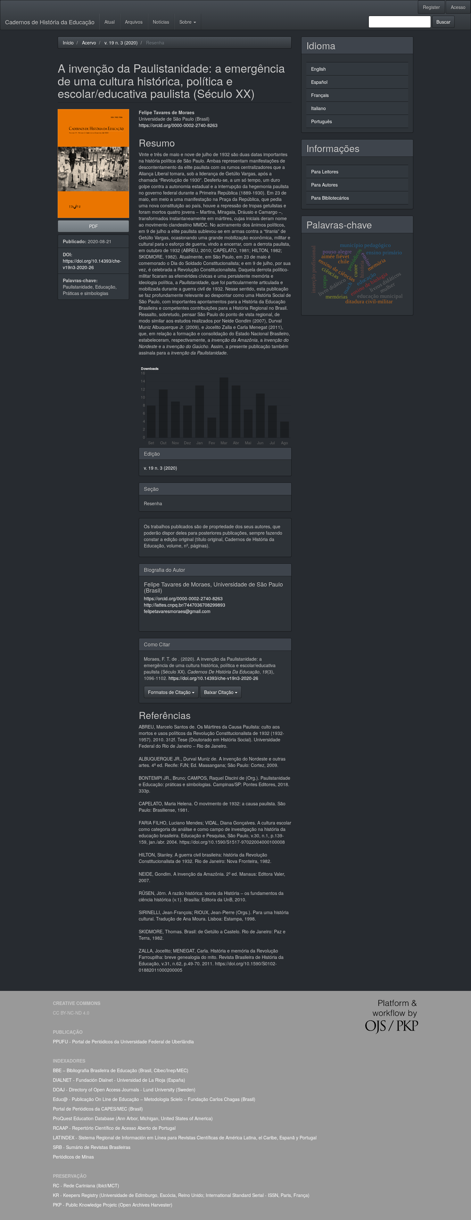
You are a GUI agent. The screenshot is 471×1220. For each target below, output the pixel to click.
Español (319, 82)
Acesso (458, 7)
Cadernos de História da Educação (50, 22)
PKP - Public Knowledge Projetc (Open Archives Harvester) (112, 1204)
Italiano (318, 108)
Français (320, 95)
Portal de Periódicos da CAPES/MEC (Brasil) (98, 1108)
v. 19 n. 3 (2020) (121, 42)
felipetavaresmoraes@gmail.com (177, 611)
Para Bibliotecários (330, 198)
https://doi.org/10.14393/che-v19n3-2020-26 (92, 264)
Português (321, 121)
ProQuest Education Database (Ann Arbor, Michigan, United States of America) (133, 1118)
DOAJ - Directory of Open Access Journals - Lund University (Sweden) (124, 1089)
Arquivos (134, 22)
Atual (109, 22)
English (318, 69)
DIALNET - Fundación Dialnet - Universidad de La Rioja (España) (119, 1080)
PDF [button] (93, 226)
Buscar (443, 22)
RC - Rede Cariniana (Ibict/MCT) (86, 1185)
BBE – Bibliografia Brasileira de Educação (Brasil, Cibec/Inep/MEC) (120, 1070)
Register (431, 7)
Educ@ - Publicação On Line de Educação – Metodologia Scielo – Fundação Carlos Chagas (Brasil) (154, 1099)
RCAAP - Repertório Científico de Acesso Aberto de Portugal (114, 1128)
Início (68, 42)
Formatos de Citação (170, 692)
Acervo (89, 42)
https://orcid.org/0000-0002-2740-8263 (178, 125)
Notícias (161, 22)
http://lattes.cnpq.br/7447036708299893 (184, 605)
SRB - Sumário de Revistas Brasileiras (91, 1147)
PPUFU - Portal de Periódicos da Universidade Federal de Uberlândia (123, 1041)
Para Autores (324, 184)
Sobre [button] (186, 22)
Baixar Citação (219, 692)
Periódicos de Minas (73, 1156)
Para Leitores (324, 171)
